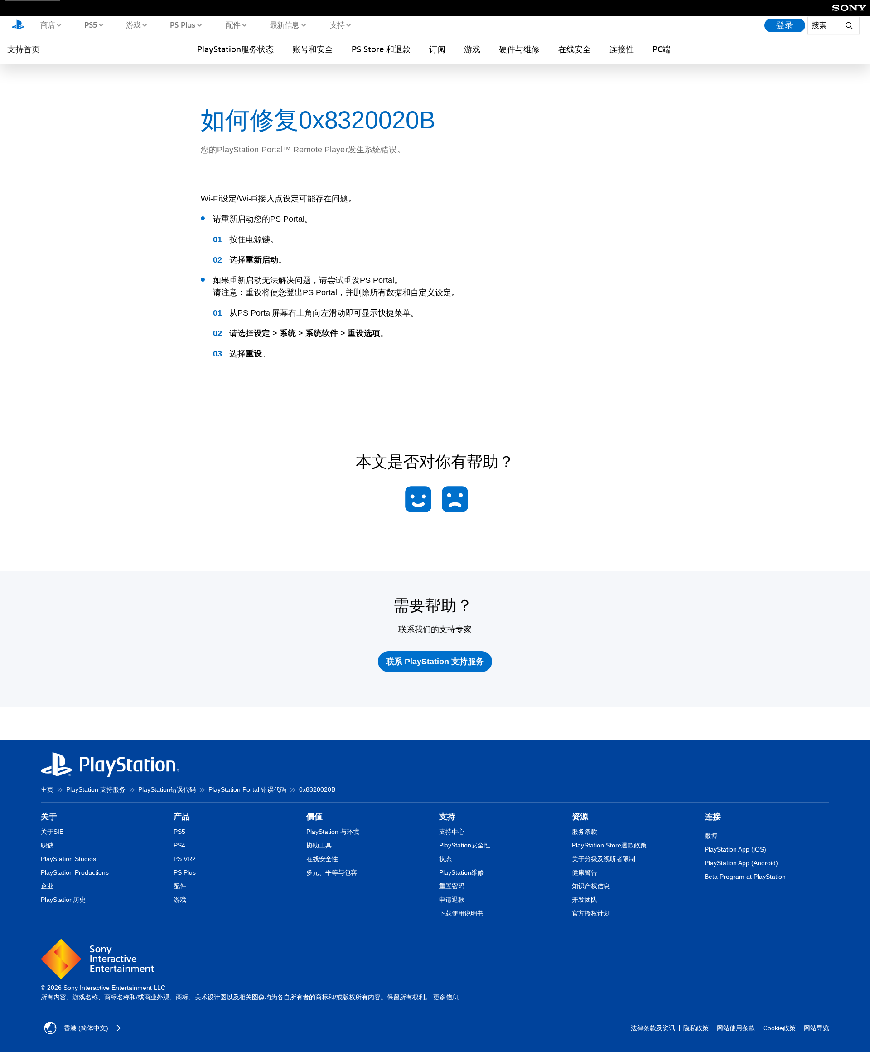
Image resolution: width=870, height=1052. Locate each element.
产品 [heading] (182, 816)
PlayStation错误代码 (167, 789)
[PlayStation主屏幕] (18, 25)
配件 (232, 24)
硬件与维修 (519, 49)
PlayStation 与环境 (332, 831)
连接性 (621, 49)
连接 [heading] (713, 816)
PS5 (90, 24)
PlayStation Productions (75, 872)
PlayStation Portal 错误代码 (247, 789)
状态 (445, 858)
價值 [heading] (314, 816)
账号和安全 (312, 49)
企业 (47, 886)
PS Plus (182, 24)
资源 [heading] (580, 816)
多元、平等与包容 (331, 872)
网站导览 (816, 1028)
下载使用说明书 (461, 913)
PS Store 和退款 (381, 49)
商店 (47, 24)
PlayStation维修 (461, 872)
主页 (47, 789)
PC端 (661, 49)
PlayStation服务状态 (235, 49)
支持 (336, 24)
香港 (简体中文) (86, 1028)
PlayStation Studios (68, 858)
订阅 (437, 49)
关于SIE (52, 831)
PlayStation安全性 (464, 845)
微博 (711, 835)
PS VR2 (185, 858)
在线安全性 (322, 858)
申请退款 (451, 899)
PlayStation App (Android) (741, 863)
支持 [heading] (447, 816)
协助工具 (319, 845)
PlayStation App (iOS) (735, 849)
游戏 (133, 24)
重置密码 (451, 886)
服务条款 (584, 831)
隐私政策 (696, 1028)
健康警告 (584, 872)
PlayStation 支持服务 (96, 789)
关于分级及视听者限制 (603, 858)
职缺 (47, 845)
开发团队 (584, 899)
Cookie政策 (779, 1028)
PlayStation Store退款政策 (609, 845)
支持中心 (451, 831)
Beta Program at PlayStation (745, 876)
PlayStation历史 (63, 899)
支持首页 (23, 49)
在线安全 (574, 49)
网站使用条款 (736, 1028)
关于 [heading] (49, 816)
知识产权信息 (591, 886)
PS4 (179, 845)
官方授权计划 (591, 913)
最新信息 (284, 24)
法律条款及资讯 (653, 1028)
